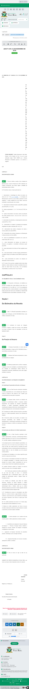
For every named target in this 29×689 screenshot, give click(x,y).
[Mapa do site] (20, 9)
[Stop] (16, 630)
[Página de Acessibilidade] (23, 9)
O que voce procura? (12, 19)
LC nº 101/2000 (15, 196)
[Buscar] (26, 19)
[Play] (13, 630)
